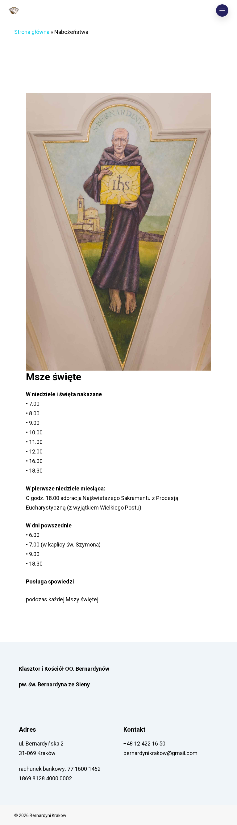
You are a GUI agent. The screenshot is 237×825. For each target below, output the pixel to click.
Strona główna (31, 32)
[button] (222, 10)
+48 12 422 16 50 (144, 743)
